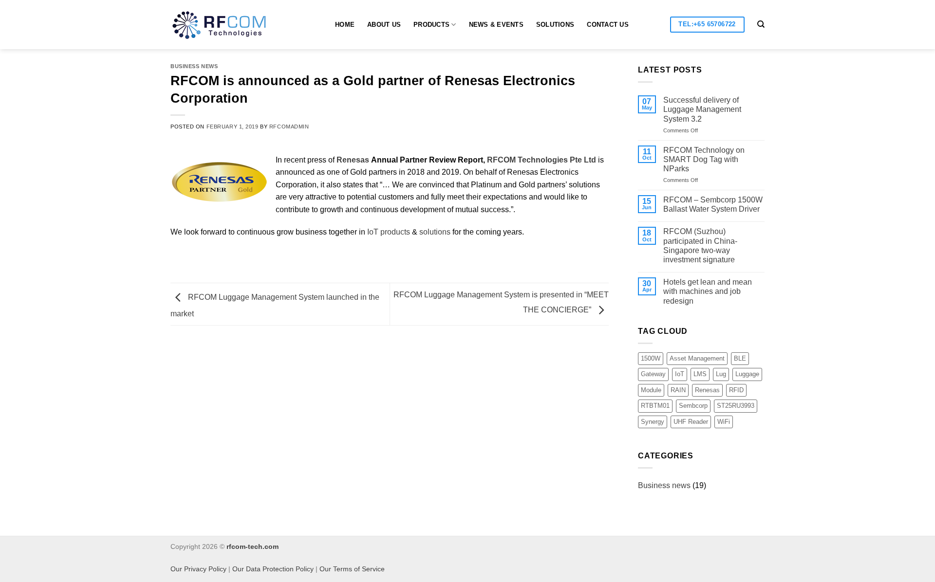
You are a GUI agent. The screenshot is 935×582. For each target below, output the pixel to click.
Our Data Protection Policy (273, 569)
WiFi (723, 421)
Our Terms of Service (352, 569)
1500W (650, 358)
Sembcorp (693, 405)
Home (345, 24)
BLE (740, 358)
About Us (384, 24)
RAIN (678, 390)
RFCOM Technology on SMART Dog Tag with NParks (704, 159)
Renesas (707, 390)
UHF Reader (690, 421)
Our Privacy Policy (198, 569)
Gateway (653, 374)
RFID (736, 390)
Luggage (747, 374)
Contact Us (608, 24)
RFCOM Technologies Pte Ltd (541, 160)
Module (651, 390)
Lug (721, 374)
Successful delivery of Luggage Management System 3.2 (702, 109)
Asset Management (697, 358)
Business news (194, 66)
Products (431, 24)
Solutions (555, 24)
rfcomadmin (289, 126)
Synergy (652, 421)
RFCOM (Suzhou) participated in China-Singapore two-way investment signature (700, 245)
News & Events (496, 24)
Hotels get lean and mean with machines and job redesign (707, 291)
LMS (700, 374)
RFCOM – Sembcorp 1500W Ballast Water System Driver (713, 204)
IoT (679, 374)
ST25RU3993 (735, 405)
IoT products (388, 232)
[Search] (761, 24)
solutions (434, 232)
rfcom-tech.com (252, 546)
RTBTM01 (655, 405)
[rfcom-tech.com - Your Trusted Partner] (228, 24)
